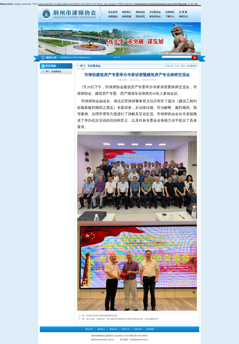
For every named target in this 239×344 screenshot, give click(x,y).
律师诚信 (113, 16)
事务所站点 (155, 16)
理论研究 (140, 16)
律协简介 (126, 12)
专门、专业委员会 (53, 71)
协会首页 (113, 12)
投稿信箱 (138, 329)
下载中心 (169, 16)
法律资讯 (169, 12)
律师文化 (183, 16)
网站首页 (89, 329)
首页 (177, 66)
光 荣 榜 (183, 12)
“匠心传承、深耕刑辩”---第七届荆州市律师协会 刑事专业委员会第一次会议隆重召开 (122, 319)
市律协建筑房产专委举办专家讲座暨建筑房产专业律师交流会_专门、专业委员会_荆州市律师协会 (69, 13)
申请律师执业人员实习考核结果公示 (90, 57)
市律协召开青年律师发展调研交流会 (101, 315)
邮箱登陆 (150, 329)
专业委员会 (155, 12)
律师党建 (126, 16)
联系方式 (126, 329)
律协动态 (140, 12)
